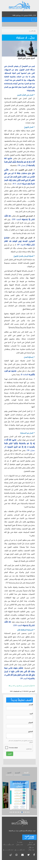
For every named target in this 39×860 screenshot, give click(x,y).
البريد (31, 713)
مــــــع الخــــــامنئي (31, 843)
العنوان (30, 722)
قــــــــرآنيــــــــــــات (8, 844)
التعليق (30, 731)
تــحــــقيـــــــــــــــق (20, 849)
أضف (10, 753)
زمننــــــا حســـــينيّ (19, 843)
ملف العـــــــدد (32, 31)
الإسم (31, 705)
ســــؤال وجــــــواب (31, 848)
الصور (9, 772)
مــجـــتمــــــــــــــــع (8, 849)
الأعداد (26, 772)
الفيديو (17, 772)
